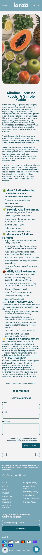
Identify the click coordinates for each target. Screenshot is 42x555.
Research (6, 489)
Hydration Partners (6, 506)
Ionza (11, 550)
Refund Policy (29, 495)
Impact (5, 493)
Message (6, 422)
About (5, 486)
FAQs (4, 482)
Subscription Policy (29, 487)
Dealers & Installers (6, 500)
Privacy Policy (29, 502)
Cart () (36, 6)
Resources (7, 496)
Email (4, 412)
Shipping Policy (30, 482)
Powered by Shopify (23, 550)
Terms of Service (31, 498)
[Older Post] (4, 455)
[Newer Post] (37, 455)
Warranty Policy (30, 491)
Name (4, 402)
